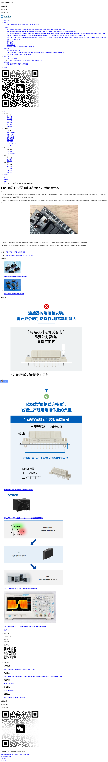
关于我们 (6, 22)
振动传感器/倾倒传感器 (30, 37)
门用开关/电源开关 (30, 33)
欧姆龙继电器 (11, 29)
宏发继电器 (40, 29)
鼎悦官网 (6, 20)
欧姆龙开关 (18, 29)
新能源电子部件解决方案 (14, 54)
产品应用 (9, 50)
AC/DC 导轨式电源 (23, 47)
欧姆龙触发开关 (100, 33)
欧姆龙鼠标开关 (91, 33)
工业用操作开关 (64, 33)
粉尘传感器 (96, 37)
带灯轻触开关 (83, 33)
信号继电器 (31, 31)
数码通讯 (31, 52)
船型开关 (48, 33)
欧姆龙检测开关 (20, 33)
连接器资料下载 (28, 60)
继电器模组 (47, 29)
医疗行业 (36, 52)
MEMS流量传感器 (15, 39)
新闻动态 (6, 62)
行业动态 (20, 64)
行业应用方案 (16, 50)
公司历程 (31, 24)
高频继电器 (18, 31)
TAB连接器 (65, 35)
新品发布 (9, 64)
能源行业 (25, 52)
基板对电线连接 (20, 35)
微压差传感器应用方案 (60, 52)
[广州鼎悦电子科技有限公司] (6, 17)
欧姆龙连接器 (25, 29)
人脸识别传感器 (41, 37)
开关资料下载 (11, 60)
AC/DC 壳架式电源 (12, 47)
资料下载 (14, 58)
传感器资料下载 (37, 60)
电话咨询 (3, 760)
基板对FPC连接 (11, 35)
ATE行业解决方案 (26, 54)
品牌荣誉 (20, 24)
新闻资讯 (15, 64)
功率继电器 (38, 31)
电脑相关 (15, 52)
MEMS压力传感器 (72, 37)
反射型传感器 (20, 37)
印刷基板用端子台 (80, 35)
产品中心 (6, 27)
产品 (4, 758)
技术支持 (9, 58)
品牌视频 (25, 24)
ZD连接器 (72, 35)
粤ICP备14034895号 (6, 754)
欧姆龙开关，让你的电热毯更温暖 (15, 252)
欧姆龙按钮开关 (55, 33)
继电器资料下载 (19, 60)
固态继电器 (56, 31)
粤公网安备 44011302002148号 (20, 754)
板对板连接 (28, 35)
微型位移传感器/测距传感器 (85, 37)
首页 (5, 111)
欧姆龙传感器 (33, 29)
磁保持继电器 (11, 31)
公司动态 (25, 64)
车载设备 (9, 52)
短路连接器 (44, 35)
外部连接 (34, 35)
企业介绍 (9, 24)
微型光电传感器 (11, 37)
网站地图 (3, 756)
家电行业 (20, 52)
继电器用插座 (72, 31)
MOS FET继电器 (55, 29)
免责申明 (8, 756)
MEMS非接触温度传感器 (60, 37)
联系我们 (6, 67)
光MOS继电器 (11, 45)
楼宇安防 (47, 52)
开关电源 (62, 29)
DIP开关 (71, 33)
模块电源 (31, 47)
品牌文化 (15, 24)
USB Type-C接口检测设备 (55, 35)
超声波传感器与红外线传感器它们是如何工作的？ (20, 255)
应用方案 (6, 48)
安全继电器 (25, 31)
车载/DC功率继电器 (47, 31)
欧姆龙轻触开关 (40, 33)
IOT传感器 (49, 37)
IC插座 (39, 35)
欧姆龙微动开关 (11, 33)
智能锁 (52, 52)
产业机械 (42, 52)
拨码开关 (76, 33)
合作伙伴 (36, 24)
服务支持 (6, 56)
